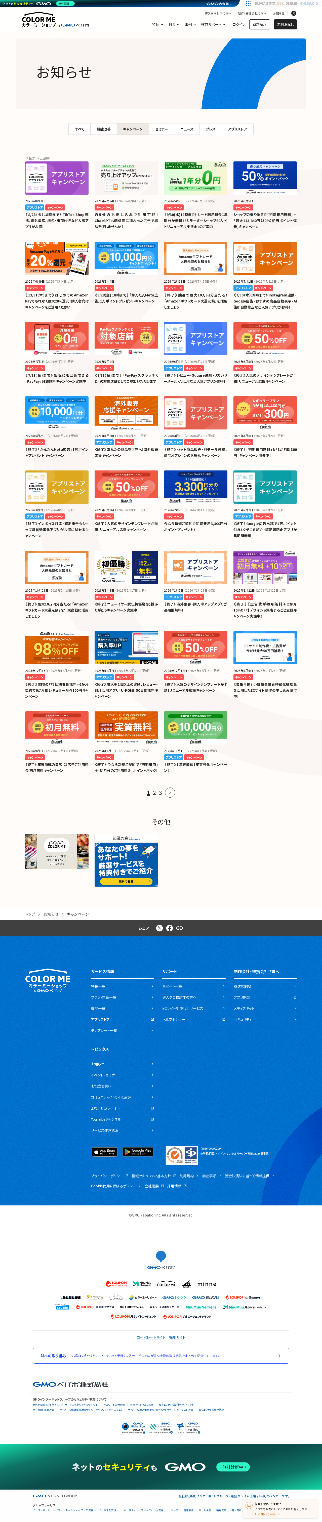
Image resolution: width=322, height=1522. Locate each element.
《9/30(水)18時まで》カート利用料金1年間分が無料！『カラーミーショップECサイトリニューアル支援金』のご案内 (195, 220)
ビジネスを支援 (107, 1510)
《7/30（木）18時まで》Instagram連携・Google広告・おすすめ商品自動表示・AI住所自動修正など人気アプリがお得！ (265, 301)
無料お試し (285, 24)
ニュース (186, 129)
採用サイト (177, 1337)
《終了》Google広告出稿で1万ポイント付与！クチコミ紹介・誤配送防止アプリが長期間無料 (265, 529)
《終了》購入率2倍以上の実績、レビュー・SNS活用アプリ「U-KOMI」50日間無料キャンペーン (126, 690)
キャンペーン (133, 129)
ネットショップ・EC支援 (79, 1510)
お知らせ (279, 13)
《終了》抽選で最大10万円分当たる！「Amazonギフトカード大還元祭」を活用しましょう (195, 301)
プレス (211, 129)
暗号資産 (221, 1510)
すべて (79, 129)
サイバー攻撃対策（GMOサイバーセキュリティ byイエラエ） (90, 1410)
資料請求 (260, 24)
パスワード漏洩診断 (114, 1405)
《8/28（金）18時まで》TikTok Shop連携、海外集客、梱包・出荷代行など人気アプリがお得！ (57, 220)
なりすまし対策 (185, 1410)
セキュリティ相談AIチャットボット (176, 1404)
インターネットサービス (46, 1510)
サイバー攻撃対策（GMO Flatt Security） (150, 1410)
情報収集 (189, 1510)
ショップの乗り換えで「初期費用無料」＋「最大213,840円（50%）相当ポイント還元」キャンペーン (265, 220)
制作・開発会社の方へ (252, 13)
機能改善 (104, 129)
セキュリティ (128, 1510)
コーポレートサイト (151, 1337)
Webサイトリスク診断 (141, 1405)
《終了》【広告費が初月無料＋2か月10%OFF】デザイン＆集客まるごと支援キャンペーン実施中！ (265, 610)
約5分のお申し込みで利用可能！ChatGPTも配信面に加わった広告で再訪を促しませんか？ (126, 220)
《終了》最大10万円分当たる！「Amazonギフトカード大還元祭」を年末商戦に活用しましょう (57, 610)
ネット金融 (205, 1510)
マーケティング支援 (152, 1510)
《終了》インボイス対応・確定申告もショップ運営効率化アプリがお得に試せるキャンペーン (57, 529)
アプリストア (237, 129)
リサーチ (174, 1510)
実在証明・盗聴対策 (43, 1410)
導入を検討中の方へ (218, 13)
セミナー (161, 129)
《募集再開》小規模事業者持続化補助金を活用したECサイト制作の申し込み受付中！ (265, 690)
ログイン (238, 24)
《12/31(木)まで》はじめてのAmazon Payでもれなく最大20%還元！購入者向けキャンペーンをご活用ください (57, 301)
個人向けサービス (241, 1510)
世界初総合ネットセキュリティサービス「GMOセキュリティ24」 (65, 1405)
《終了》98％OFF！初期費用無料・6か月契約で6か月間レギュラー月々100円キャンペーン (57, 690)
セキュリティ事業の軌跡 (211, 1409)
